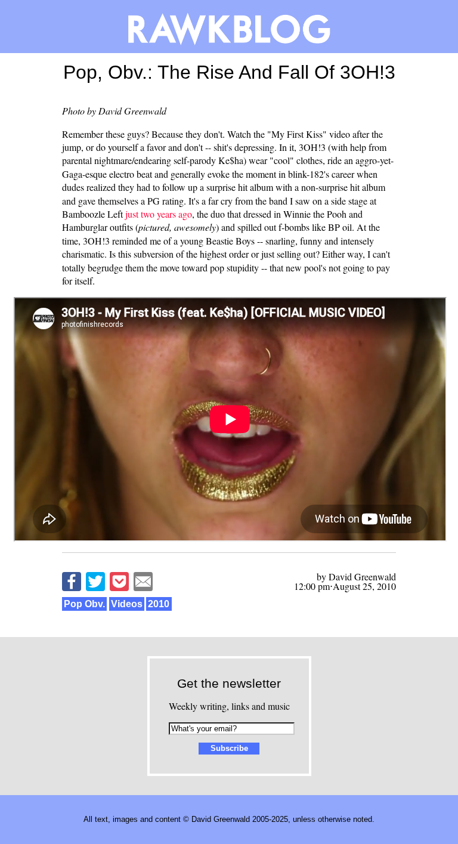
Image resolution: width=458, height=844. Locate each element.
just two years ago (158, 214)
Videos (127, 604)
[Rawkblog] (229, 26)
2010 (158, 604)
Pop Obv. (84, 604)
